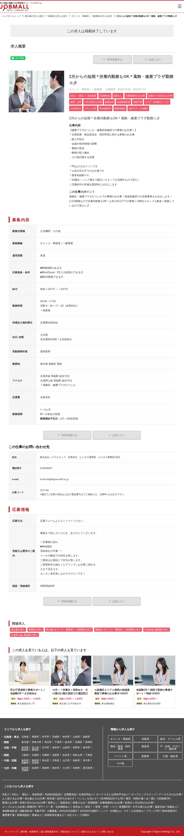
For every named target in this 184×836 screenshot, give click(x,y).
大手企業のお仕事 (142, 806)
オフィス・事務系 (120, 739)
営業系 (145, 739)
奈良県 (66, 755)
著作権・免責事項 (29, 831)
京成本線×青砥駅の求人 (156, 629)
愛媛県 (25, 762)
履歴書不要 (8, 815)
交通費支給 (70, 794)
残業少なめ (79, 802)
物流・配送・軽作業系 (120, 747)
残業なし (53, 802)
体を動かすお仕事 (35, 798)
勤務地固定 (23, 815)
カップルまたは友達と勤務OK (19, 806)
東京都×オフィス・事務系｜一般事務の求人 (69, 629)
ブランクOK (153, 810)
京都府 (35, 755)
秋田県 (66, 736)
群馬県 (88, 742)
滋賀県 (55, 755)
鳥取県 (25, 760)
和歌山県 (77, 755)
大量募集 (52, 810)
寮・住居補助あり (60, 806)
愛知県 (35, 749)
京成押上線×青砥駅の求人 (24, 635)
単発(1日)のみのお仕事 (32, 802)
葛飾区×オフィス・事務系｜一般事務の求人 (118, 629)
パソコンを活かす (87, 798)
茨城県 (78, 742)
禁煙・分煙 (101, 806)
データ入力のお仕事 (170, 794)
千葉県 (58, 742)
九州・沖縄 (10, 768)
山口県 (66, 760)
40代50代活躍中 (89, 810)
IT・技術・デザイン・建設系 (170, 747)
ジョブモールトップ (11, 15)
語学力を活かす (66, 798)
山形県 (76, 736)
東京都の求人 (18, 629)
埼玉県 (47, 742)
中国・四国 (10, 760)
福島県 (86, 736)
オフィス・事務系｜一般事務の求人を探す (92, 15)
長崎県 (45, 768)
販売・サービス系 (170, 739)
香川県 (86, 760)
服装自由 (160, 806)
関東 (6, 742)
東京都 (25, 742)
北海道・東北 (11, 736)
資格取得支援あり (54, 815)
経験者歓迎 (26, 810)
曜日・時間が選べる (137, 798)
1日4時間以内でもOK (111, 798)
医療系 (145, 756)
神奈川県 (36, 742)
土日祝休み (137, 810)
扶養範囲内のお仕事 (111, 802)
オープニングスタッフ (143, 794)
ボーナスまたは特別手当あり (112, 794)
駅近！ (89, 806)
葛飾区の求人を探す (58, 15)
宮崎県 (76, 768)
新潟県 (25, 747)
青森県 (35, 736)
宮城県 (55, 736)
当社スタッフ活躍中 (78, 815)
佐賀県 (35, 768)
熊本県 (55, 768)
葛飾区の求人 (36, 629)
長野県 (76, 747)
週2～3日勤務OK (160, 798)
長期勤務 (93, 802)
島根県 (35, 760)
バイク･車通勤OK (120, 806)
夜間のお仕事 (9, 802)
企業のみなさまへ (89, 831)
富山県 (35, 747)
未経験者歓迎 (9, 810)
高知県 (35, 762)
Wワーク (43, 806)
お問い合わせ (107, 831)
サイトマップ (11, 831)
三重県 (88, 755)
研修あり (37, 815)
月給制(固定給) (53, 794)
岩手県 (45, 736)
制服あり (172, 806)
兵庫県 (45, 755)
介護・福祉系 (170, 756)
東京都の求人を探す (34, 15)
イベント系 (120, 756)
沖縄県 (25, 770)
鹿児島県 (87, 768)
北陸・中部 (10, 747)
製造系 (145, 746)
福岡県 (25, 768)
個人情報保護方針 (49, 831)
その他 (120, 763)
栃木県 (68, 742)
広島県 (55, 760)
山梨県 (66, 747)
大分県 (66, 768)
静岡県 (25, 749)
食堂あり (78, 806)
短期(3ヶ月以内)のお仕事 (139, 802)
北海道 (25, 736)
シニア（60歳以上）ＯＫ (115, 810)
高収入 (6, 794)
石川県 (45, 747)
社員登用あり (86, 794)
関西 (6, 755)
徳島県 (76, 760)
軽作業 (51, 798)
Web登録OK (169, 810)
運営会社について (69, 831)
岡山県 (45, 760)
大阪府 (25, 755)
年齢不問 (39, 810)
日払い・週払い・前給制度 (27, 794)
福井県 (55, 747)
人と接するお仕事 (12, 798)
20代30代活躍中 (68, 810)
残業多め (65, 802)
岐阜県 (86, 747)
